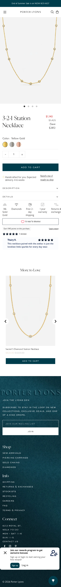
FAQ (5, 506)
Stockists (9, 491)
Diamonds (9, 467)
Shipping (9, 482)
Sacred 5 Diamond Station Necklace (22, 349)
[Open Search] (52, 12)
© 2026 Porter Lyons (13, 582)
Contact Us (10, 541)
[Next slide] (55, 321)
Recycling (9, 496)
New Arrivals (12, 453)
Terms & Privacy (14, 510)
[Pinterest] (16, 546)
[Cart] (57, 12)
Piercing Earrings (15, 458)
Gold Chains (11, 462)
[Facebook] (4, 546)
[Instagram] (10, 546)
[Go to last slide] (6, 321)
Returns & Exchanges (18, 487)
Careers (8, 501)
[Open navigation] (10, 12)
